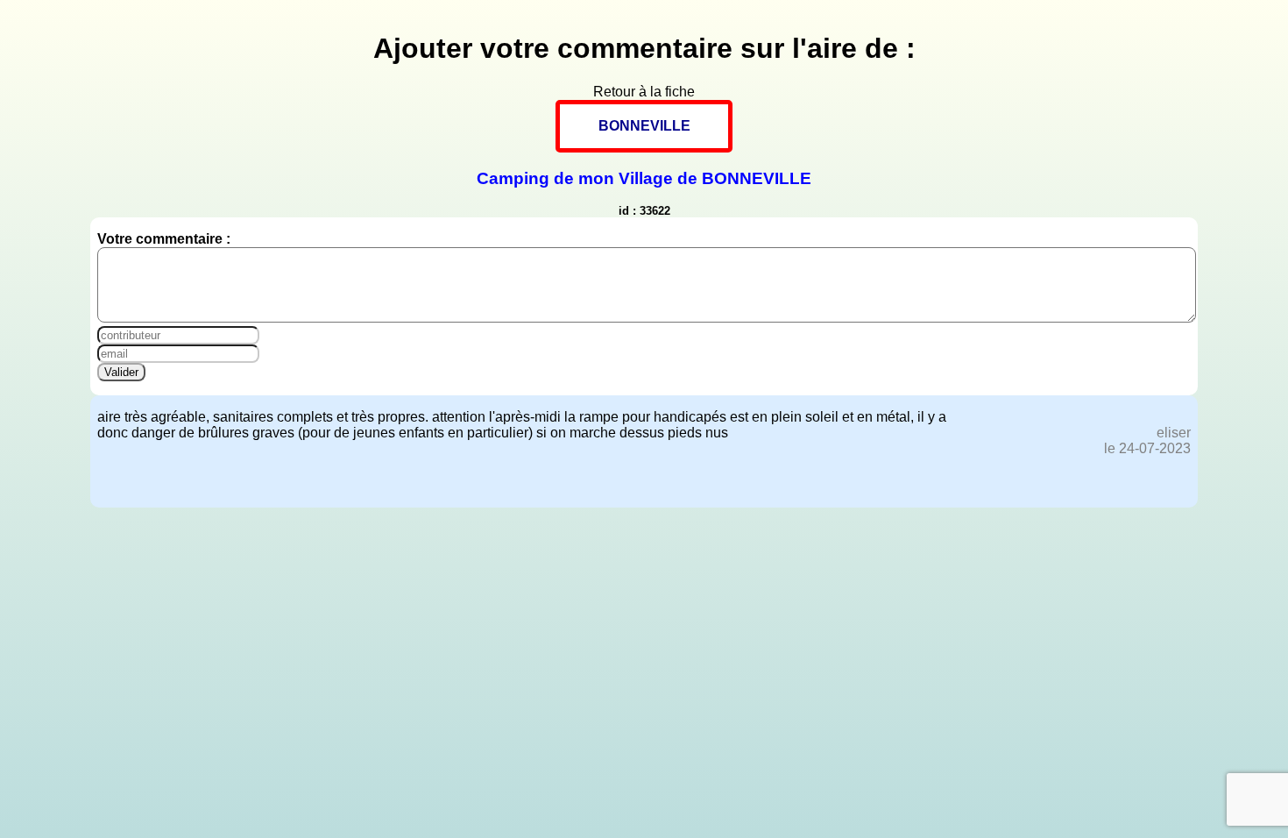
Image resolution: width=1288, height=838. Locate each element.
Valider (121, 372)
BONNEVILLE (644, 125)
